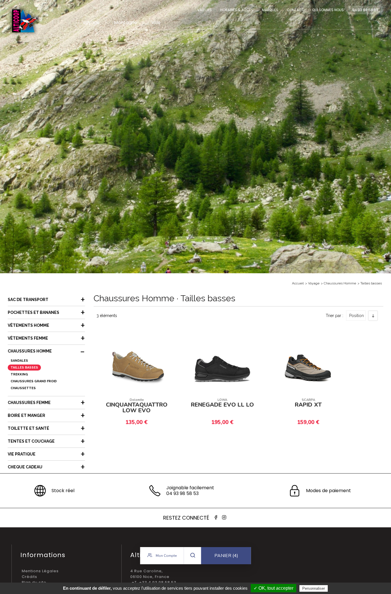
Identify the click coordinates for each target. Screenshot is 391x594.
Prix (355, 345)
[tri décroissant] (373, 315)
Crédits (29, 576)
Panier (226, 556)
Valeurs (204, 9)
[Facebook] (216, 517)
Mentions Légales (40, 571)
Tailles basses (371, 283)
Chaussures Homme (340, 283)
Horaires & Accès (236, 9)
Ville (156, 22)
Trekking (19, 374)
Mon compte (166, 555)
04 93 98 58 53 (365, 9)
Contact (295, 9)
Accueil (298, 283)
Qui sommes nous (328, 9)
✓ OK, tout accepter (273, 588)
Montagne (125, 22)
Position (356, 315)
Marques (270, 9)
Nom (356, 335)
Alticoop (25, 21)
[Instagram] (224, 517)
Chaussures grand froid (34, 381)
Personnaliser (313, 588)
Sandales (19, 361)
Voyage (91, 22)
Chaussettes (23, 388)
